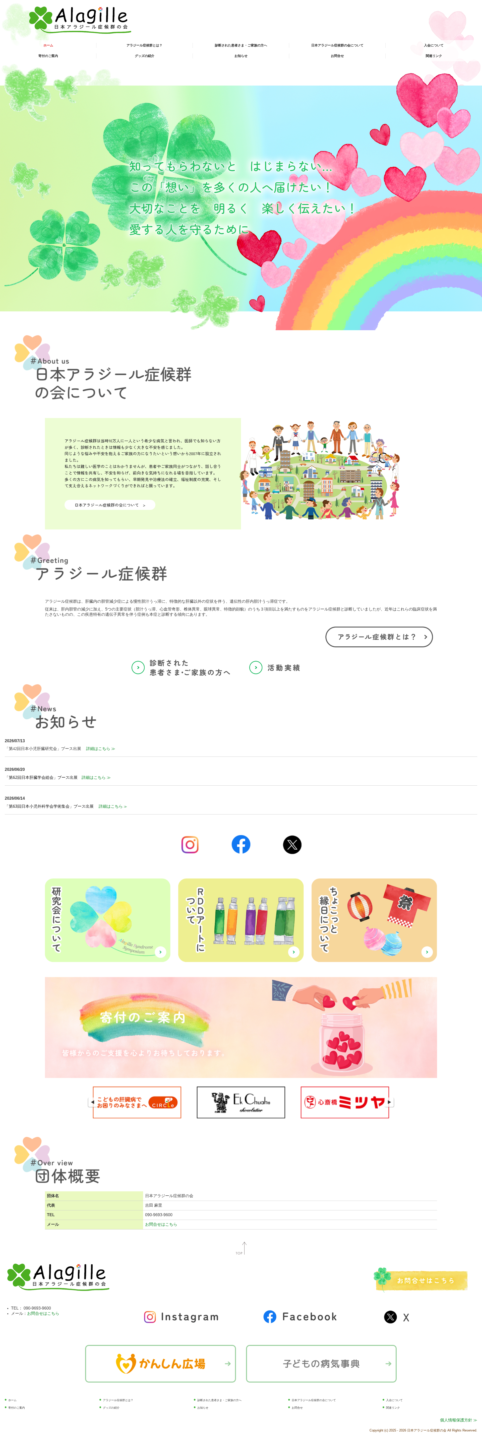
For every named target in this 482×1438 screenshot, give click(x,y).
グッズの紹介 (144, 56)
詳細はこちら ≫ (100, 748)
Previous (93, 1103)
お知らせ (241, 56)
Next (389, 1103)
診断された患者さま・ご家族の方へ (241, 45)
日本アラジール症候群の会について (337, 45)
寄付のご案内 (48, 56)
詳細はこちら (111, 806)
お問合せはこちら (161, 1224)
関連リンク (434, 56)
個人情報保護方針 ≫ (458, 1420)
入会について (434, 45)
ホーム (48, 45)
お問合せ (337, 56)
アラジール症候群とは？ (144, 45)
